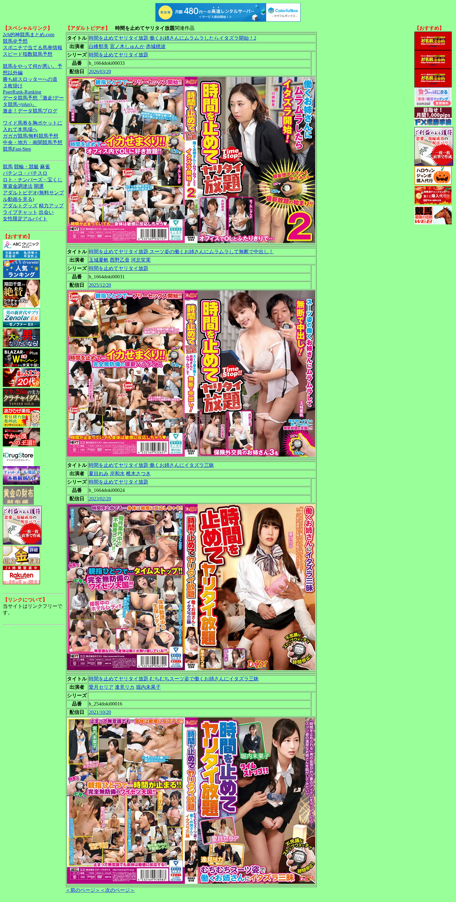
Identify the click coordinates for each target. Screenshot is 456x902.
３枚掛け (13, 85)
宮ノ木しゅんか (127, 46)
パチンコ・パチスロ (25, 173)
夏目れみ (99, 473)
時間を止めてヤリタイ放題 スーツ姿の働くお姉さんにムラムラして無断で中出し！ (181, 251)
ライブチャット (20, 212)
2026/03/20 (100, 71)
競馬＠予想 (15, 41)
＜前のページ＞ (82, 890)
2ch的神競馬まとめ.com (28, 34)
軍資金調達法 (18, 186)
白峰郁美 (99, 46)
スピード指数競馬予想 (27, 54)
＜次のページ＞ (117, 890)
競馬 (8, 166)
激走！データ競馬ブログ (30, 110)
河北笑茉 (141, 260)
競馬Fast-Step (17, 149)
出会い (46, 212)
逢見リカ (125, 687)
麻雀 (45, 166)
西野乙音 (120, 260)
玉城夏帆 (99, 260)
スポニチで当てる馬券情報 (32, 47)
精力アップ (51, 205)
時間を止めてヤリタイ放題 (118, 54)
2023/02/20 (100, 498)
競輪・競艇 (26, 166)
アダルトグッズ (20, 205)
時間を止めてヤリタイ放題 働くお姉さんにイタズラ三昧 (151, 465)
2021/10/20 (100, 712)
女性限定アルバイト (25, 218)
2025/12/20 (100, 285)
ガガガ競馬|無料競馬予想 (30, 136)
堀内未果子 (148, 687)
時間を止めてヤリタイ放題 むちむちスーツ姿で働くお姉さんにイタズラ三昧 (174, 678)
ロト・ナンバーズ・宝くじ (32, 179)
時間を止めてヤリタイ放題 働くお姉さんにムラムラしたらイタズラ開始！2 (172, 38)
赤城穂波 (156, 46)
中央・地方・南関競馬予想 (32, 142)
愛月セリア (101, 687)
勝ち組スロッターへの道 (30, 79)
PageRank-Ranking (22, 92)
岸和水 (117, 473)
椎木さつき (138, 473)
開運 (39, 186)
